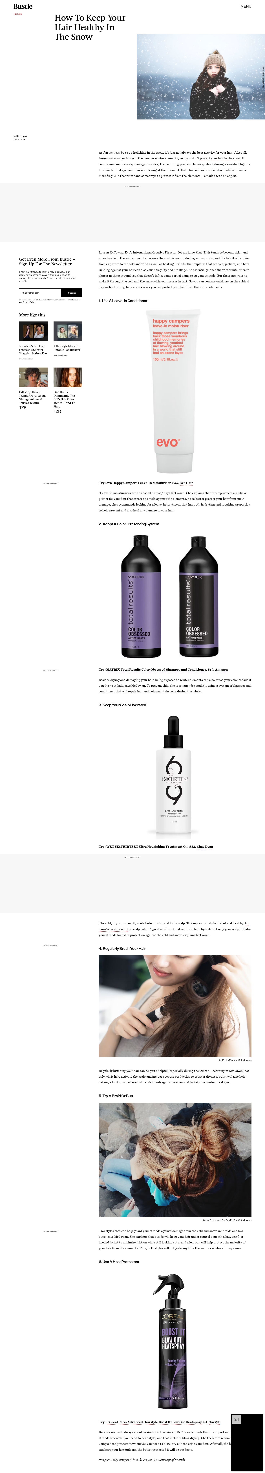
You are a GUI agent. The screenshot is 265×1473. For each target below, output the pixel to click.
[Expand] (235, 1417)
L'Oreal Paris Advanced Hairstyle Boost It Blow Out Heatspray (154, 1422)
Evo (127, 252)
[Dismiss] (259, 1417)
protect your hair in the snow (220, 158)
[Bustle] (23, 6)
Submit (72, 292)
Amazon (221, 669)
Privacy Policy (29, 302)
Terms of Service (72, 300)
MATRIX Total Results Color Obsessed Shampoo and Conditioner (156, 669)
